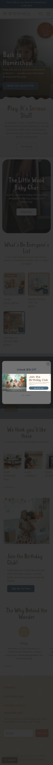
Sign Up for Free (38, 388)
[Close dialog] (49, 375)
